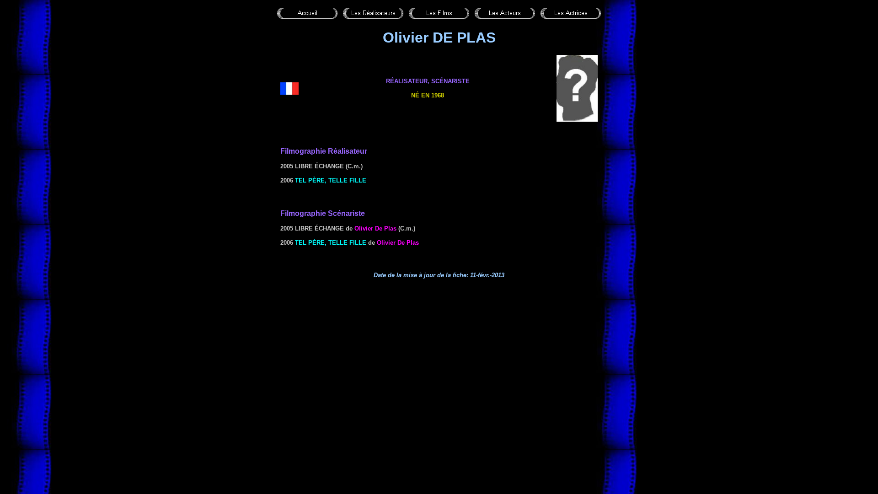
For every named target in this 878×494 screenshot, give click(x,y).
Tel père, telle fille (330, 180)
